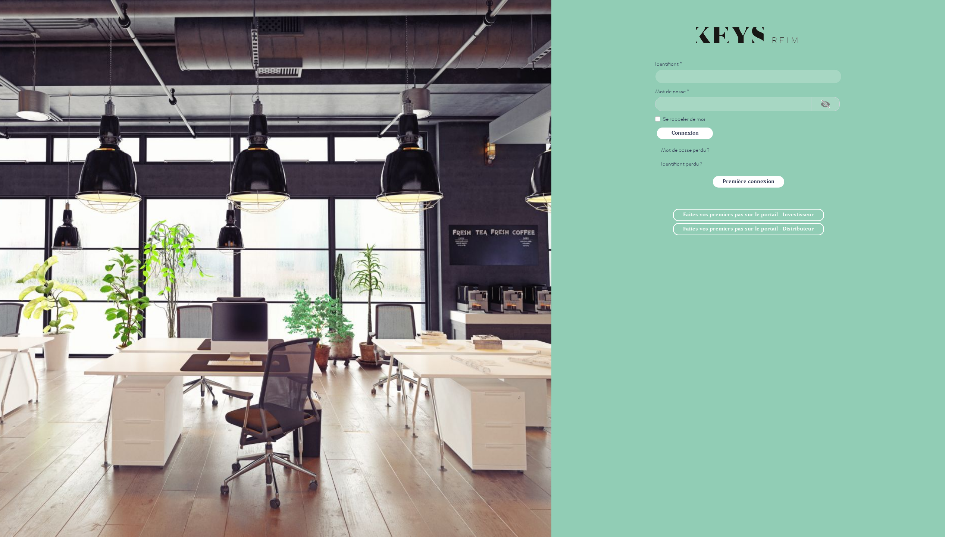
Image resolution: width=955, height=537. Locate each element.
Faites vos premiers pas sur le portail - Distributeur (748, 229)
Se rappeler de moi (684, 118)
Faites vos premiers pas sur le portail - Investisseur (748, 214)
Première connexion (748, 181)
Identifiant (668, 63)
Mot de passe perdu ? (685, 149)
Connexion (685, 133)
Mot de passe (672, 91)
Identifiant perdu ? (681, 163)
